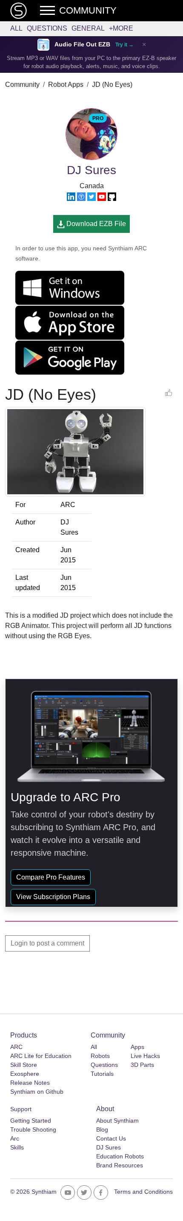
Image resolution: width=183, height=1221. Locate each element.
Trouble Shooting (33, 1129)
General (88, 28)
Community (22, 84)
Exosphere (24, 1073)
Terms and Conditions (143, 1191)
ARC (16, 1046)
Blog (102, 1129)
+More (121, 28)
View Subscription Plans (53, 896)
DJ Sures (108, 1147)
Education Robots (120, 1156)
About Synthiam (117, 1120)
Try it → (124, 45)
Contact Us (111, 1138)
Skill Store (23, 1064)
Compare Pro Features (50, 877)
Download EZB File (95, 223)
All (16, 28)
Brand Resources (119, 1165)
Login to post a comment (47, 943)
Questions (47, 28)
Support (20, 1109)
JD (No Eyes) (112, 84)
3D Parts (142, 1064)
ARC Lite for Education (40, 1055)
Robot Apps (65, 84)
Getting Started (30, 1120)
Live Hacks (145, 1055)
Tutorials (102, 1073)
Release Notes (30, 1082)
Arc (14, 1138)
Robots (100, 1055)
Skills (17, 1147)
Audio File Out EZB (82, 44)
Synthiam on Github (36, 1091)
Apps (137, 1046)
